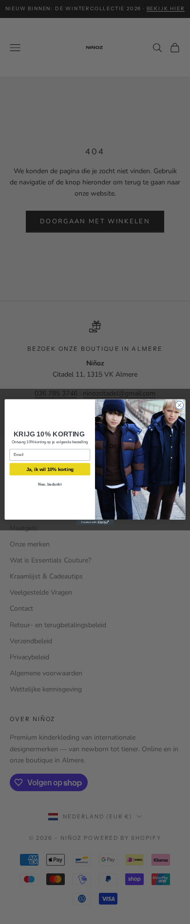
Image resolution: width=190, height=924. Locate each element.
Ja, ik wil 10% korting (50, 469)
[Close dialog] (179, 405)
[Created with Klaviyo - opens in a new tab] (95, 522)
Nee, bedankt (49, 484)
